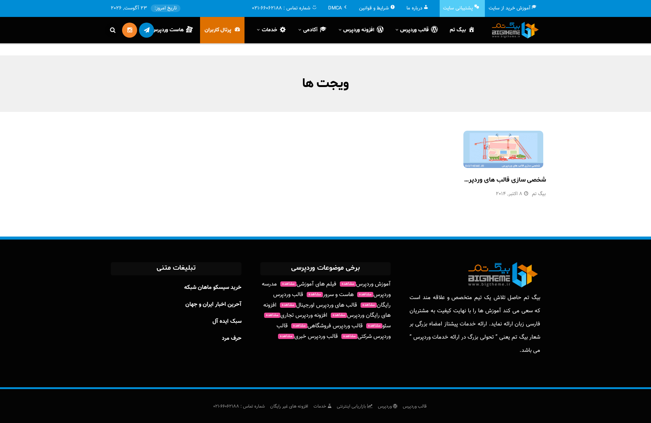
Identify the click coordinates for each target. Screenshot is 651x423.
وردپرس (385, 406)
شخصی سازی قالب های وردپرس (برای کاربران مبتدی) (475, 179)
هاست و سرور (331, 294)
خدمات (320, 406)
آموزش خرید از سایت (509, 8)
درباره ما (414, 8)
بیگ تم (458, 30)
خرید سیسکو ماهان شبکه (212, 287)
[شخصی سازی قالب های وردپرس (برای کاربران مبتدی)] (503, 149)
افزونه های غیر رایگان (289, 406)
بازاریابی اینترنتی (352, 406)
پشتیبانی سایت (458, 8)
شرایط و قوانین (374, 8)
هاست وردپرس (167, 30)
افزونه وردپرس (358, 30)
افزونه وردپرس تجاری (296, 315)
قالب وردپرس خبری (309, 336)
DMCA (335, 8)
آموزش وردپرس (366, 284)
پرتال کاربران (218, 30)
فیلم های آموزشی (309, 284)
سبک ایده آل (226, 321)
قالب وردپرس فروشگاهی (328, 326)
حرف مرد (231, 338)
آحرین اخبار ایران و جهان (213, 304)
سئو (379, 326)
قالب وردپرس (414, 406)
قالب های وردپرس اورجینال (319, 305)
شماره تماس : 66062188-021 (239, 406)
